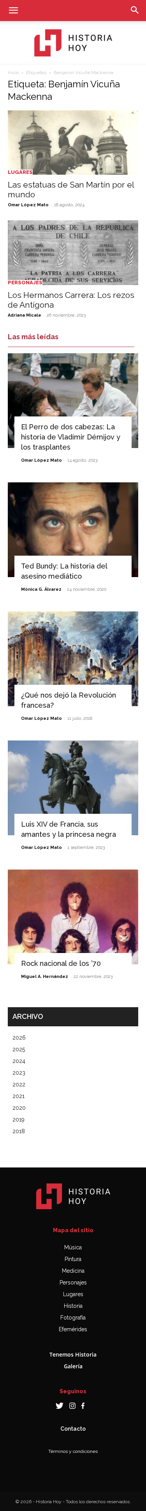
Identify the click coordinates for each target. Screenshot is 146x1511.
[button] (13, 10)
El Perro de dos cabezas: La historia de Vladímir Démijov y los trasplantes (70, 437)
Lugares (20, 172)
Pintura (73, 1259)
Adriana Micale (24, 315)
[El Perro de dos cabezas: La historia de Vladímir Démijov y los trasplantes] (73, 400)
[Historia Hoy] (73, 43)
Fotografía (73, 1317)
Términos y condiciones (73, 1451)
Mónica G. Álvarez (41, 589)
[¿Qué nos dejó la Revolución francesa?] (73, 658)
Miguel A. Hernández (44, 976)
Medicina (73, 1271)
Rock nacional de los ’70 (61, 963)
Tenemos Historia (73, 1354)
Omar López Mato (28, 204)
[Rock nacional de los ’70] (73, 917)
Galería (73, 1366)
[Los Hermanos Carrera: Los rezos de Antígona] (73, 252)
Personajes (25, 282)
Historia (73, 1306)
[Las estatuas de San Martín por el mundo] (73, 142)
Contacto (73, 1429)
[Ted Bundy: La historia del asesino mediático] (73, 529)
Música (73, 1247)
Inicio (13, 72)
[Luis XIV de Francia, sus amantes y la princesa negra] (73, 787)
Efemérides (73, 1329)
